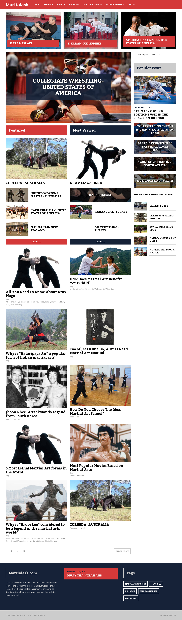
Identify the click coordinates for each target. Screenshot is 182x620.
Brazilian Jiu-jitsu (32, 302)
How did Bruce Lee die (20, 541)
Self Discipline (108, 289)
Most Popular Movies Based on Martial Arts (96, 467)
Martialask (17, 4)
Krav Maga (55, 302)
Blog (7, 299)
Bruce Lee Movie (35, 538)
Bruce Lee (10, 538)
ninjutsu (130, 591)
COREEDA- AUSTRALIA (89, 524)
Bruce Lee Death (21, 538)
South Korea (15, 419)
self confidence (85, 289)
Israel (12, 299)
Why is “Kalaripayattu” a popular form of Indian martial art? (36, 355)
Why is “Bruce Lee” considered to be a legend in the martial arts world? (35, 528)
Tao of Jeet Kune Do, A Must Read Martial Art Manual (99, 351)
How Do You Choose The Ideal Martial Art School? (95, 411)
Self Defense (97, 289)
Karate (47, 302)
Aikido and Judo (12, 302)
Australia (73, 528)
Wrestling (18, 305)
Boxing (22, 302)
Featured (81, 528)
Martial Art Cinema (37, 541)
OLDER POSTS (122, 551)
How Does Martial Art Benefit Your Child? (96, 281)
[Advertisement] (155, 301)
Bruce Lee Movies (49, 538)
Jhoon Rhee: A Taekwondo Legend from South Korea (35, 414)
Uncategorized (75, 417)
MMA (62, 302)
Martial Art (74, 289)
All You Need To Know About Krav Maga (36, 294)
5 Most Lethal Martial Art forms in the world (36, 470)
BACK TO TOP (169, 615)
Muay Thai (10, 305)
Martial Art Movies (77, 476)
